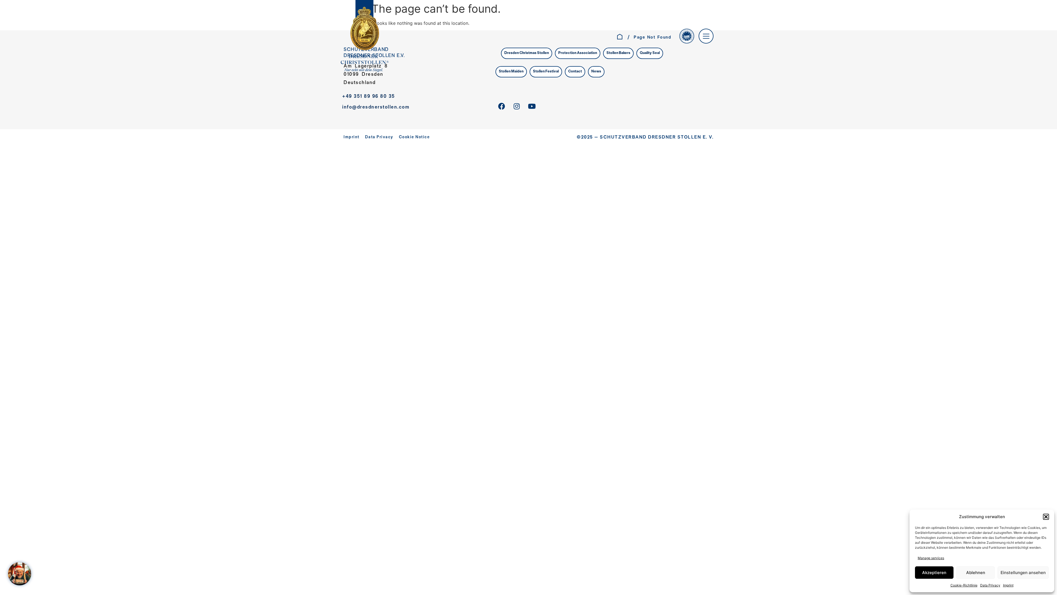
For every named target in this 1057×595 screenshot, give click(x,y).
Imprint (1008, 585)
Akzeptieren (934, 572)
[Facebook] (501, 106)
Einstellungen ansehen (1023, 572)
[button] (1046, 517)
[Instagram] (517, 106)
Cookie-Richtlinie (963, 585)
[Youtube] (532, 106)
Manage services (931, 558)
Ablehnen (975, 572)
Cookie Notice (414, 137)
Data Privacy (990, 585)
